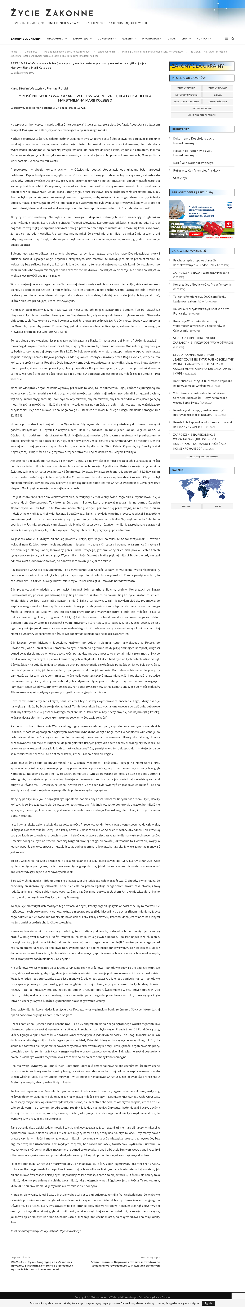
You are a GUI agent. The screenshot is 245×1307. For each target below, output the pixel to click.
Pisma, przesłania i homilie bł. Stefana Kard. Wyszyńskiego (152, 51)
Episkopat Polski (106, 51)
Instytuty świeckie (186, 95)
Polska (186, 506)
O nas (171, 38)
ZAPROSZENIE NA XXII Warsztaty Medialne (201, 272)
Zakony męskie (186, 88)
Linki (185, 38)
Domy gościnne (218, 101)
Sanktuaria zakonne (186, 101)
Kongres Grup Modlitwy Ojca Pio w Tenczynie (202, 284)
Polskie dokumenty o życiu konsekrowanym (67, 51)
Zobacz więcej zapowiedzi (202, 456)
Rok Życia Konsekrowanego (193, 163)
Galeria (128, 38)
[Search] (232, 38)
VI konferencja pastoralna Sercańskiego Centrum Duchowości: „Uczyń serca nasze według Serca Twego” (200, 397)
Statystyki (181, 178)
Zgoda (208, 1303)
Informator (150, 38)
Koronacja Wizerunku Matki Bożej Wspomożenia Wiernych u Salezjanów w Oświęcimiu (199, 325)
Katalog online (202, 108)
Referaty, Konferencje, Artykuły (196, 170)
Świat (218, 506)
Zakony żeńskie (217, 88)
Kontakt (203, 38)
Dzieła (218, 95)
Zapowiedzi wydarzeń (189, 251)
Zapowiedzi (81, 38)
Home (14, 51)
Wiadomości (55, 38)
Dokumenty (106, 38)
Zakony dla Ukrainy (26, 38)
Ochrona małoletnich (202, 115)
